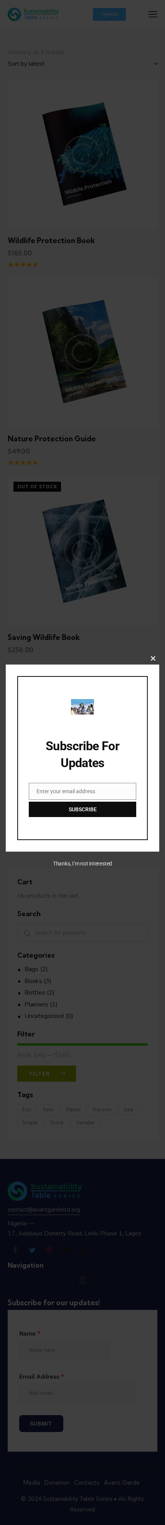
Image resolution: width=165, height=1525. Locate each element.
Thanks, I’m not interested (82, 863)
